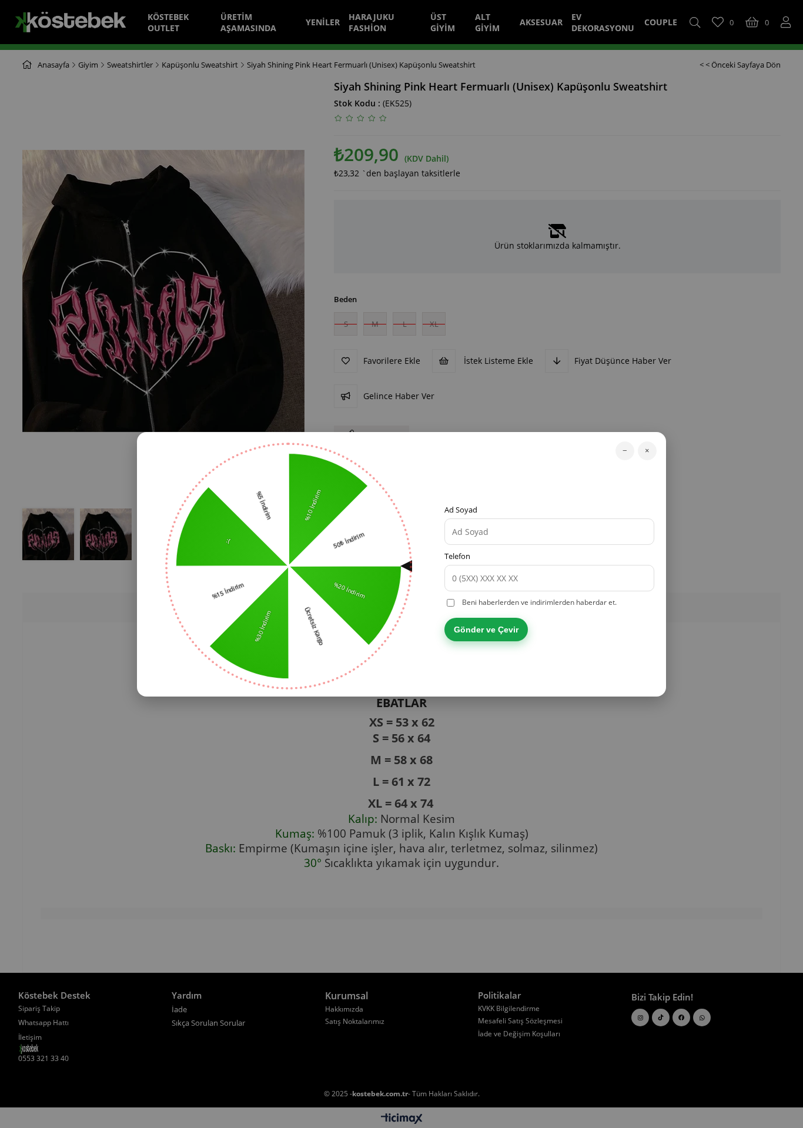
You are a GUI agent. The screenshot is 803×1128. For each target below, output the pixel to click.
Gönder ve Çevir (486, 629)
